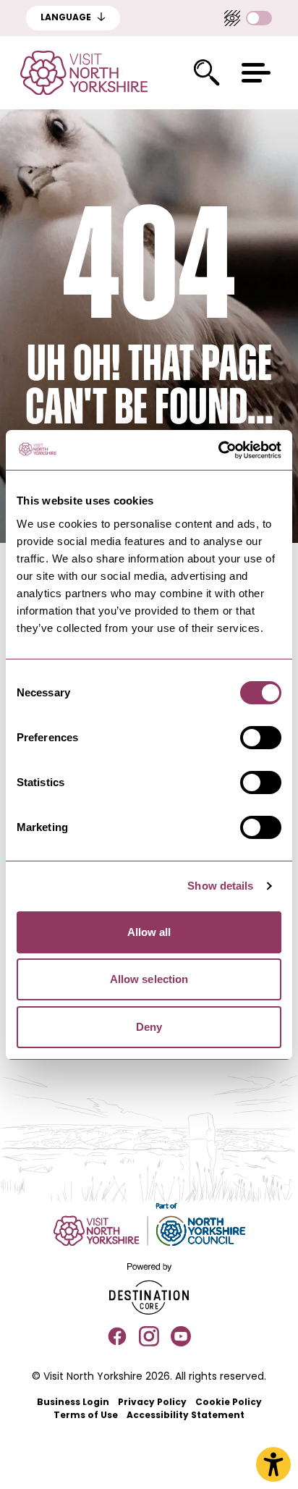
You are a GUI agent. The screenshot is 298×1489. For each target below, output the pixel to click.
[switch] (260, 737)
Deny (149, 1027)
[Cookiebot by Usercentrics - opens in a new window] (218, 450)
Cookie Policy (228, 1403)
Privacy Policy (152, 1403)
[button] (256, 73)
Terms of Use (86, 1416)
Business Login (73, 1403)
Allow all (149, 932)
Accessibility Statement (185, 1416)
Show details (220, 886)
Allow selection (149, 979)
